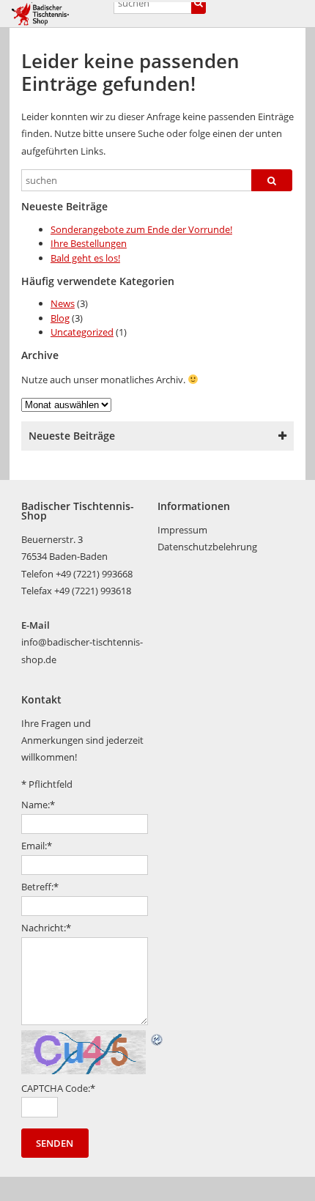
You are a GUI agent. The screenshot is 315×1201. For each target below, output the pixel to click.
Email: (36, 845)
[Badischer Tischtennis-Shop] (59, 14)
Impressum (182, 529)
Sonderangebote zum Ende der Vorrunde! (141, 229)
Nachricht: (46, 927)
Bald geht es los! (85, 258)
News (63, 303)
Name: (38, 804)
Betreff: (40, 886)
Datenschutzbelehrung (207, 546)
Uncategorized (82, 332)
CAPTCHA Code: (58, 1088)
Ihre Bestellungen (89, 243)
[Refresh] (157, 1038)
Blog (60, 318)
